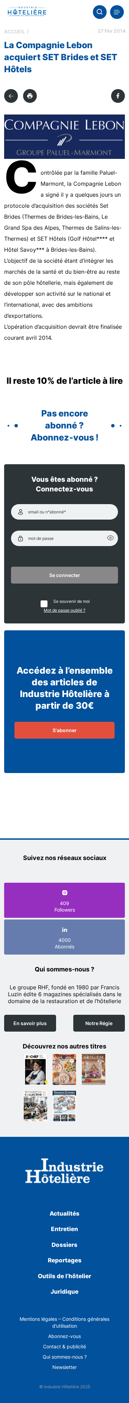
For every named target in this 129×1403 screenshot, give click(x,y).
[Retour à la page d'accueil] (64, 1172)
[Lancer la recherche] (100, 12)
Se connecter (64, 575)
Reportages (65, 1260)
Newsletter (64, 1367)
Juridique (64, 1291)
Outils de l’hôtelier (64, 1276)
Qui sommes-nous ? (65, 1357)
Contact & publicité (64, 1346)
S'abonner (65, 730)
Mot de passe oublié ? (64, 610)
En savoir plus (30, 1023)
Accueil (14, 31)
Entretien (64, 1229)
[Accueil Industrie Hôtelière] (26, 12)
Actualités (64, 1213)
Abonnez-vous (64, 1336)
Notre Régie (98, 1023)
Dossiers (64, 1244)
